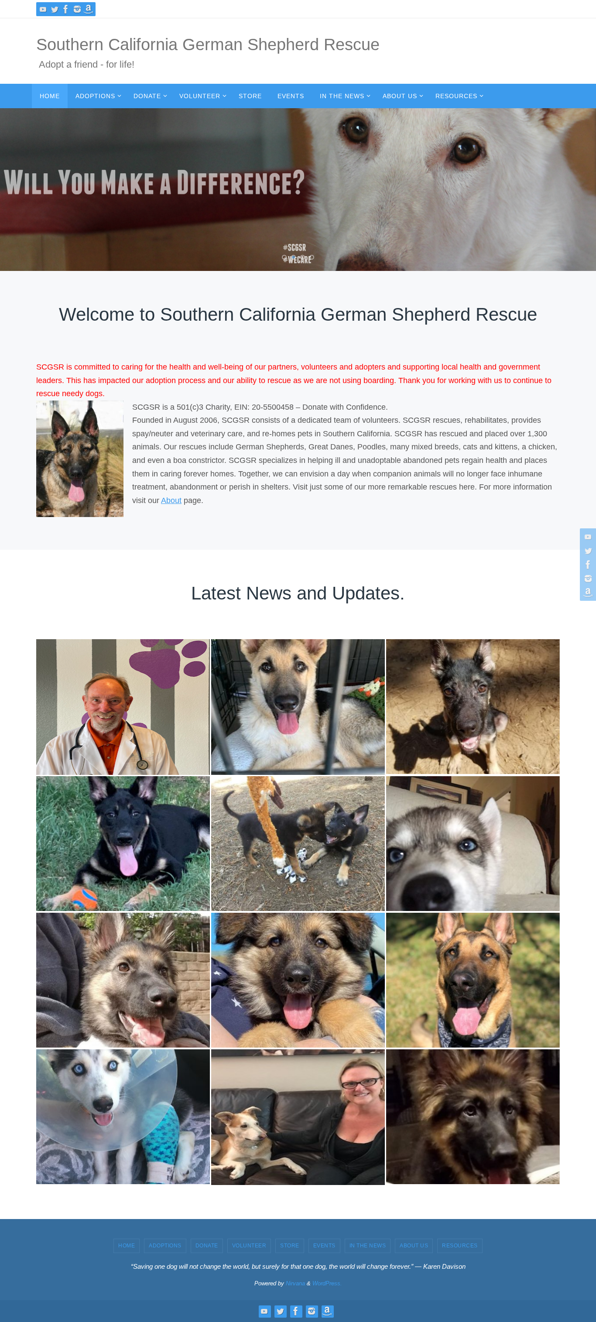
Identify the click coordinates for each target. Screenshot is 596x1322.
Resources (460, 1246)
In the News (367, 1246)
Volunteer (249, 1246)
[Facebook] (66, 9)
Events (324, 1246)
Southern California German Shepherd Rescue (208, 44)
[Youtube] (43, 9)
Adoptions (165, 1246)
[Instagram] (77, 9)
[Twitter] (55, 9)
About (171, 500)
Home (126, 1246)
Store (289, 1246)
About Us (414, 1246)
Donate (206, 1246)
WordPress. (327, 1283)
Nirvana (295, 1283)
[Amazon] (89, 9)
